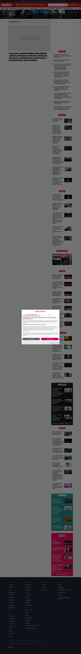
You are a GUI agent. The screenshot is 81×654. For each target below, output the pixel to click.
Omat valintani (31, 339)
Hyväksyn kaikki (49, 339)
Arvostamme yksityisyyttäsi (31, 314)
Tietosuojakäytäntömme (54, 342)
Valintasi (50, 314)
